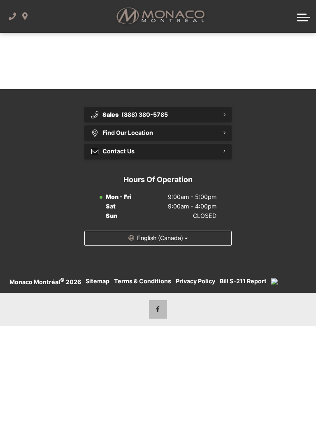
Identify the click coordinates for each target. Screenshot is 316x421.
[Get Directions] (24, 16)
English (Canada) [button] (160, 237)
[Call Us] (12, 16)
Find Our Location (127, 132)
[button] (303, 16)
